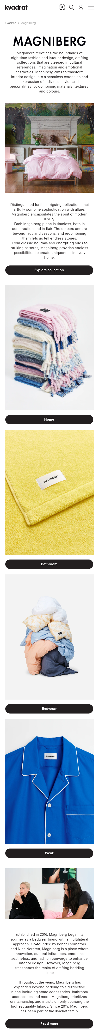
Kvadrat (10, 23)
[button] (71, 7)
